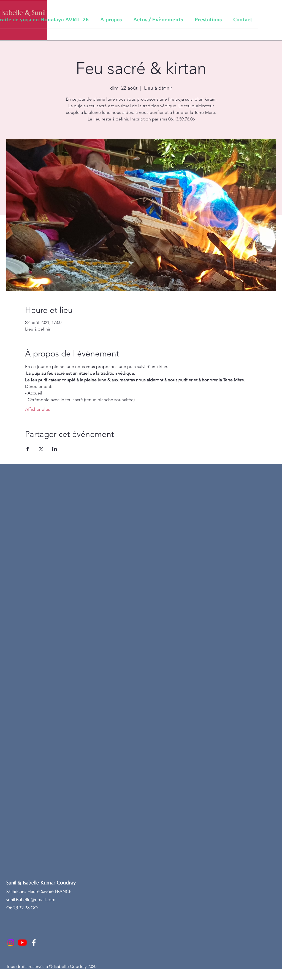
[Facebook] (33, 942)
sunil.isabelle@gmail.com (30, 899)
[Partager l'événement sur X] (41, 449)
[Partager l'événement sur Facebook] (27, 449)
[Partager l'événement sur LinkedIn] (54, 449)
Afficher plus (37, 409)
